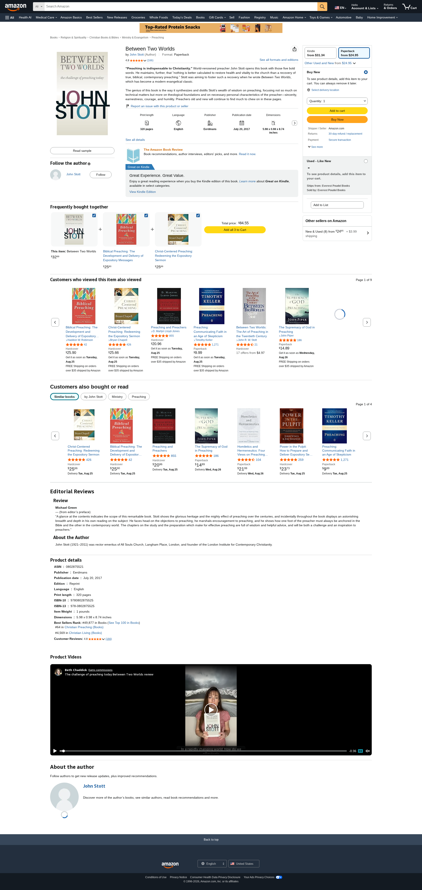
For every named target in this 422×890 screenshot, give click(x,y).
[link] (126, 229)
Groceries (138, 17)
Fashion (244, 17)
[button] (9, 17)
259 (301, 460)
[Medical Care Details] (56, 17)
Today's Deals (182, 17)
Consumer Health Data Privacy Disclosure (215, 877)
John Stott (137, 54)
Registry (260, 17)
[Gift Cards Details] (225, 17)
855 (173, 456)
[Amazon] (16, 6)
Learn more (247, 181)
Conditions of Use (156, 877)
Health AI (25, 17)
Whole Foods (158, 17)
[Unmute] (368, 751)
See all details (135, 139)
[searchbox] (180, 6)
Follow (100, 174)
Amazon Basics (71, 17)
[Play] (53, 751)
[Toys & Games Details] (332, 17)
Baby (359, 17)
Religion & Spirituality (73, 37)
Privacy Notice (178, 877)
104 (258, 460)
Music (274, 17)
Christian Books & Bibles (104, 37)
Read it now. (247, 154)
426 (88, 460)
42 (130, 460)
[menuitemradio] (360, 751)
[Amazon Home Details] (305, 17)
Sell (231, 17)
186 (216, 456)
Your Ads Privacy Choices (259, 877)
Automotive (343, 17)
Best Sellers (94, 17)
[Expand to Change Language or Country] (345, 8)
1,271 (345, 460)
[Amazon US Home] (170, 865)
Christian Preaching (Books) (84, 627)
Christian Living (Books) (85, 633)
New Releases (117, 17)
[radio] (320, 52)
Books (200, 17)
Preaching (158, 37)
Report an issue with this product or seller (159, 106)
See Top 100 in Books (124, 622)
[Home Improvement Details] (397, 17)
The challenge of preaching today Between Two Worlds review (109, 674)
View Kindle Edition (142, 192)
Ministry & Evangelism (135, 37)
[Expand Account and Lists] (377, 8)
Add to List (320, 205)
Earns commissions (101, 669)
